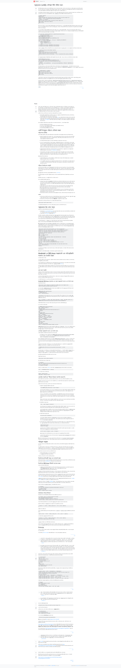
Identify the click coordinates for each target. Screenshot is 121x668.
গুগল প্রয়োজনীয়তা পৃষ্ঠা (54, 150)
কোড (58, 117)
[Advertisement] (60, 95)
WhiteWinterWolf (73, 534)
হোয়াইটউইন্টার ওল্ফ (43, 551)
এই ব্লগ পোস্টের (40, 476)
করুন (54, 213)
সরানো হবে (61, 263)
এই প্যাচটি (41, 641)
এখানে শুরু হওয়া (47, 213)
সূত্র (72, 589)
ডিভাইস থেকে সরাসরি (45, 532)
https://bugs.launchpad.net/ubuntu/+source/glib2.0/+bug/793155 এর (57, 628)
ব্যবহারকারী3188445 (43, 595)
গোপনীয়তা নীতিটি (53, 665)
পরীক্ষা (46, 619)
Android (41, 1)
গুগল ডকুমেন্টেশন (47, 119)
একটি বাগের (49, 367)
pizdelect (72, 588)
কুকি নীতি (49, 665)
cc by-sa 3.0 (77, 665)
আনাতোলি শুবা (71, 660)
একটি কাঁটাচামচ (51, 481)
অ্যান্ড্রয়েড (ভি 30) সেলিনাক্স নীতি (54, 619)
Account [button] (84, 1)
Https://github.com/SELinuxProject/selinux (46, 624)
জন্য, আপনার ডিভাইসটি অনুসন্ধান (48, 211)
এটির (45, 479)
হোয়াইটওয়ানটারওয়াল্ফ (43, 638)
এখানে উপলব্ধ (58, 172)
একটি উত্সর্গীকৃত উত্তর (48, 461)
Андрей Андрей (71, 648)
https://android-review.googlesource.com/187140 (47, 657)
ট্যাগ (44, 1)
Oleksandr (72, 631)
